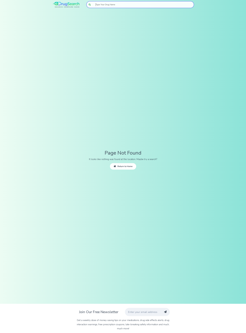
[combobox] (143, 4)
